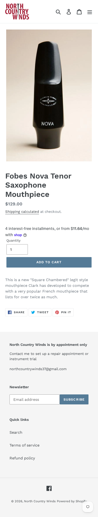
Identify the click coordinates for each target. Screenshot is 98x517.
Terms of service (24, 445)
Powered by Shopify (72, 501)
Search (16, 432)
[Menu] (89, 11)
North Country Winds (40, 501)
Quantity (13, 240)
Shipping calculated (22, 211)
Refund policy (22, 458)
